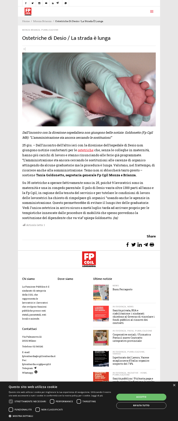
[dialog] (89, 401)
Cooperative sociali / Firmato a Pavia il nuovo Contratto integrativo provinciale (132, 337)
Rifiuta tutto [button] (141, 405)
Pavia (130, 331)
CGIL (30, 294)
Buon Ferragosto (122, 289)
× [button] (174, 385)
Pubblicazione (49, 30)
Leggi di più (97, 395)
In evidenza (119, 307)
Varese (117, 354)
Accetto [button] (141, 396)
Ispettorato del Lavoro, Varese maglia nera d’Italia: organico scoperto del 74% (131, 360)
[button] (60, 416)
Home (26, 21)
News (116, 286)
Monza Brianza (42, 21)
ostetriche (86, 150)
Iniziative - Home (137, 373)
